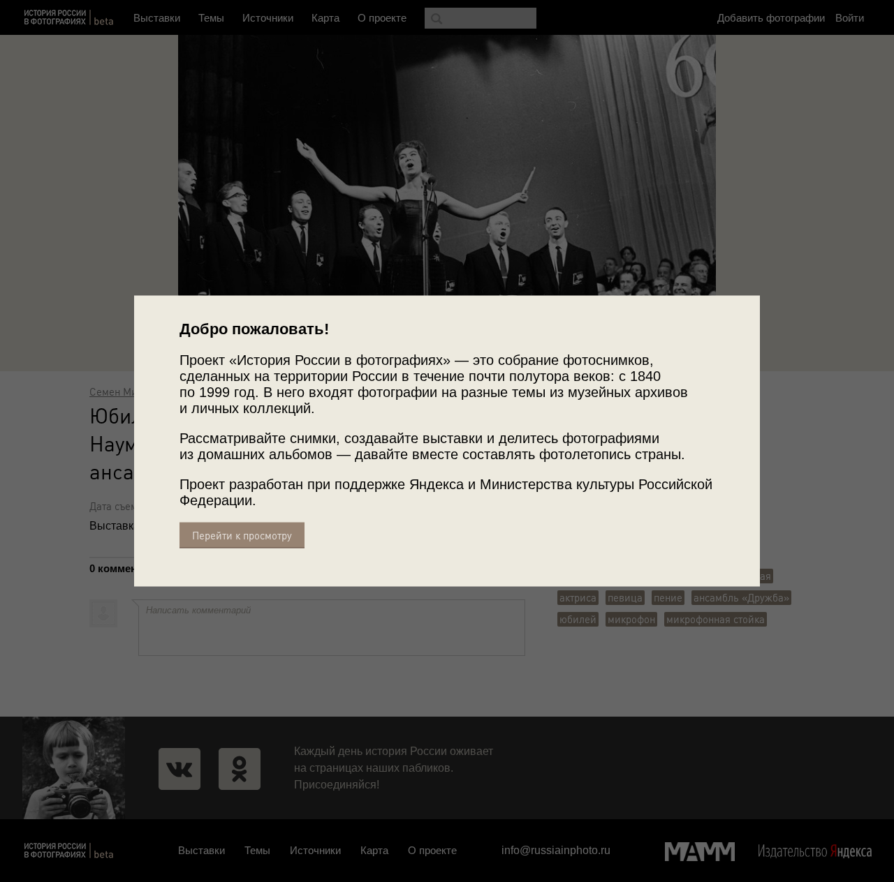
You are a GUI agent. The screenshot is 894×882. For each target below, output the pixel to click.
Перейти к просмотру (242, 535)
